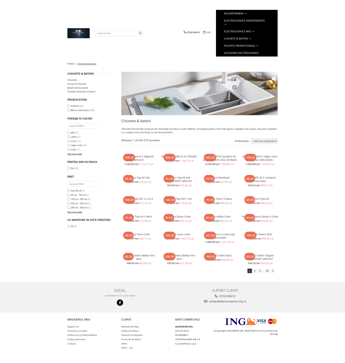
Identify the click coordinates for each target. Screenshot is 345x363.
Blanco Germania (80, 110)
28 (267, 270)
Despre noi (73, 326)
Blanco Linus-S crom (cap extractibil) (220, 236)
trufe (73, 149)
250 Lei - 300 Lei (79, 207)
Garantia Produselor (132, 335)
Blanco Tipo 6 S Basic (219, 198)
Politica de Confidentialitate (82, 335)
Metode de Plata (130, 326)
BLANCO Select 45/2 (260, 234)
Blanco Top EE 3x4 (139, 177)
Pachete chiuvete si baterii (81, 91)
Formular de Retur (131, 339)
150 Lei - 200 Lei (79, 199)
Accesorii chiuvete (76, 83)
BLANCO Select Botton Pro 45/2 (139, 257)
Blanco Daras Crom (179, 216)
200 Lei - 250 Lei (79, 203)
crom (73, 141)
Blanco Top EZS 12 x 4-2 (139, 198)
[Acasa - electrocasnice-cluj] (78, 33)
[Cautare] (140, 33)
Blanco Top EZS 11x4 (179, 198)
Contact (71, 343)
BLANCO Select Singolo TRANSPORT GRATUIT (260, 257)
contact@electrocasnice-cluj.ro (227, 301)
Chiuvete (72, 79)
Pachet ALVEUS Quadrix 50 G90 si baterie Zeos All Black (220, 158)
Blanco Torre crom (139, 234)
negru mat (76, 145)
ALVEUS (75, 105)
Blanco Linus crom (179, 234)
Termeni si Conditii (77, 330)
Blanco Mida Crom (220, 216)
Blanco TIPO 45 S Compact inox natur (260, 179)
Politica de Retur (130, 330)
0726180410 (227, 296)
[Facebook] (120, 302)
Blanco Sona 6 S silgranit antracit (139, 158)
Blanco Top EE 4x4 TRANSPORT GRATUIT (179, 179)
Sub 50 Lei (76, 190)
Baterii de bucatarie (77, 87)
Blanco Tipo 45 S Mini (139, 216)
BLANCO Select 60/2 (220, 255)
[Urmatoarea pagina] (272, 271)
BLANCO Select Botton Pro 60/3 (179, 257)
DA (72, 168)
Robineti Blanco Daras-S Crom (260, 216)
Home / (72, 63)
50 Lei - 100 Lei (78, 194)
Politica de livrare (76, 339)
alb (72, 132)
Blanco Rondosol (220, 177)
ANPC (124, 343)
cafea (73, 136)
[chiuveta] (199, 93)
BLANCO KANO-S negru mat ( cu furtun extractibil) (260, 158)
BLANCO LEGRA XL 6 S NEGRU (179, 156)
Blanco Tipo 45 (260, 198)
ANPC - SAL (127, 347)
